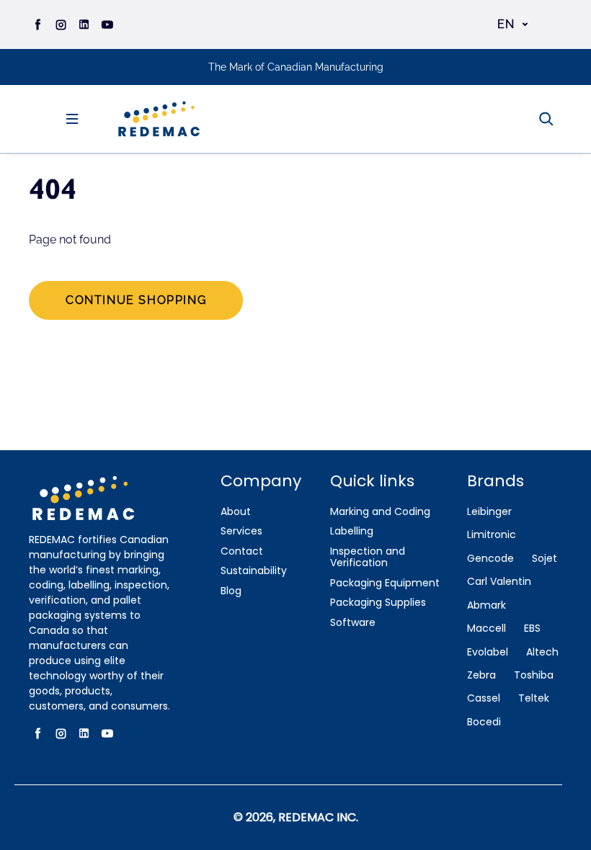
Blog (231, 591)
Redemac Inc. (318, 817)
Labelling (351, 531)
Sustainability (254, 571)
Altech (542, 652)
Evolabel (487, 652)
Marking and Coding (380, 512)
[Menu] (72, 119)
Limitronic (491, 535)
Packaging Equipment (385, 583)
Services (241, 531)
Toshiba (534, 675)
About (236, 512)
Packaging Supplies (378, 602)
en (506, 24)
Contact (242, 551)
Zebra (481, 675)
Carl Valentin (499, 582)
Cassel (483, 698)
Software (353, 623)
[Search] (546, 119)
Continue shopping (136, 300)
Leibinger (489, 512)
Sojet (544, 558)
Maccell (486, 628)
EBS (532, 628)
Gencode (490, 558)
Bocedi (484, 722)
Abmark (486, 605)
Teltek (533, 698)
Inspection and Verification (367, 557)
